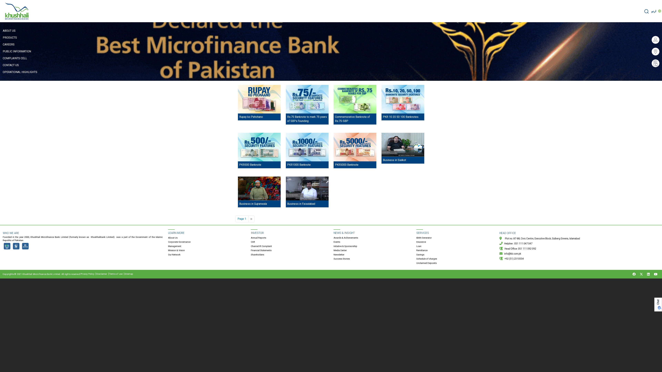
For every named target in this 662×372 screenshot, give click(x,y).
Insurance (421, 242)
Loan (418, 246)
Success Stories (342, 258)
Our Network (174, 254)
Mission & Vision (176, 250)
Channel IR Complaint (261, 246)
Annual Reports (258, 237)
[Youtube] (655, 274)
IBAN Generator (424, 237)
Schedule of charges (426, 258)
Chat (658, 302)
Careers (8, 44)
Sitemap (129, 274)
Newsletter (339, 254)
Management (174, 246)
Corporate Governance (179, 242)
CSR (253, 242)
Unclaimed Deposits (426, 263)
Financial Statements (261, 250)
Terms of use (116, 274)
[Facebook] (634, 274)
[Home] (17, 11)
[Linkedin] (648, 274)
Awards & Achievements (346, 237)
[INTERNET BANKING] (657, 39)
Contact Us (11, 65)
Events (337, 242)
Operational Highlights (20, 72)
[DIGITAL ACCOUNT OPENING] (657, 63)
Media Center (340, 250)
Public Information (17, 51)
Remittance (422, 250)
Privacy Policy (87, 274)
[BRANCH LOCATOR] (657, 51)
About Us (9, 30)
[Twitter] (641, 274)
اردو (653, 11)
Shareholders (257, 254)
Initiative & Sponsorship (345, 246)
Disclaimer (101, 274)
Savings (420, 254)
